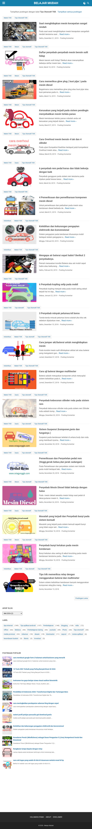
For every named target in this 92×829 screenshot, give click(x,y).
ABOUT (48, 817)
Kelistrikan (7, 221)
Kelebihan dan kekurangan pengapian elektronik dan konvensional (38, 726)
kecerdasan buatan (11, 638)
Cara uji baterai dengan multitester (57, 371)
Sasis (17, 163)
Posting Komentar (67, 38)
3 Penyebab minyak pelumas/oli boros (59, 313)
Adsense (25, 634)
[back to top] (87, 823)
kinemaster (50, 634)
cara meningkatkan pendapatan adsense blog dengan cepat (36, 703)
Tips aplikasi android (28, 625)
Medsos (18, 630)
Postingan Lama (81, 598)
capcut (63, 634)
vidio (77, 625)
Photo (64, 630)
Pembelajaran (48, 625)
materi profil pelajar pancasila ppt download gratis (32, 715)
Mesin (17, 47)
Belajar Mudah (46, 3)
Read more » (65, 34)
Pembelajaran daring (35, 630)
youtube (53, 630)
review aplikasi (77, 634)
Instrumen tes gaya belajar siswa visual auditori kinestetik (35, 680)
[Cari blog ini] (88, 3)
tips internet (8, 625)
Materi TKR (7, 18)
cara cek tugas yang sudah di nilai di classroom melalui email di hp (38, 760)
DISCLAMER (57, 817)
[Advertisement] (20, 789)
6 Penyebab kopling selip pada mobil (58, 284)
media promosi (9, 634)
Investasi (37, 638)
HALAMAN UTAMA (37, 817)
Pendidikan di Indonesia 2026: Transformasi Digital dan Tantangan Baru (40, 692)
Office (6, 630)
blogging (64, 625)
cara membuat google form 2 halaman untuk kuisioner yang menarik (39, 658)
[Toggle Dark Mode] (84, 3)
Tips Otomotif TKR (21, 18)
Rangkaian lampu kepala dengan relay (27, 749)
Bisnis (26, 638)
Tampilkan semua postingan (70, 12)
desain (37, 634)
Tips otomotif (26, 47)
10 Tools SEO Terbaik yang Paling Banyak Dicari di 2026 (34, 669)
